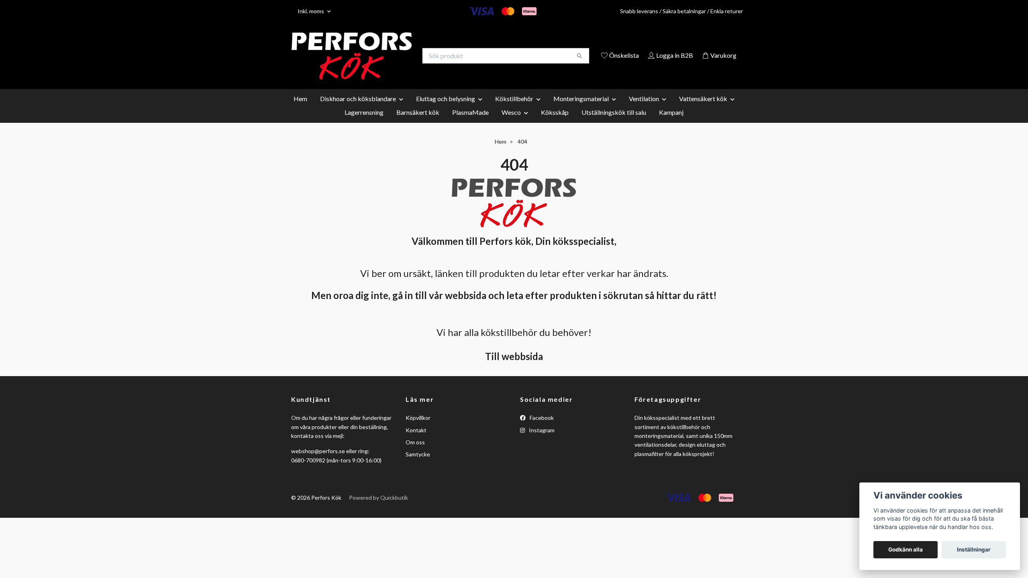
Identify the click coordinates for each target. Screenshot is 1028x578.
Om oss (415, 454)
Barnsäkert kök (417, 124)
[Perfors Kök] (403, 56)
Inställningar (974, 549)
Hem (300, 110)
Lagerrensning (364, 124)
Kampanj (671, 124)
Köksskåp (555, 124)
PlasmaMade (470, 124)
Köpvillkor (418, 429)
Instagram (541, 441)
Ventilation (644, 110)
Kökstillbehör (514, 110)
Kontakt (416, 441)
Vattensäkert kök (703, 110)
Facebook (541, 429)
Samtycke (418, 466)
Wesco (511, 124)
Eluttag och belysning (445, 110)
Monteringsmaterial (581, 110)
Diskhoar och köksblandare (358, 110)
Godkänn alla (905, 549)
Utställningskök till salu (613, 124)
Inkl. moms (311, 11)
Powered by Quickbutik (378, 509)
